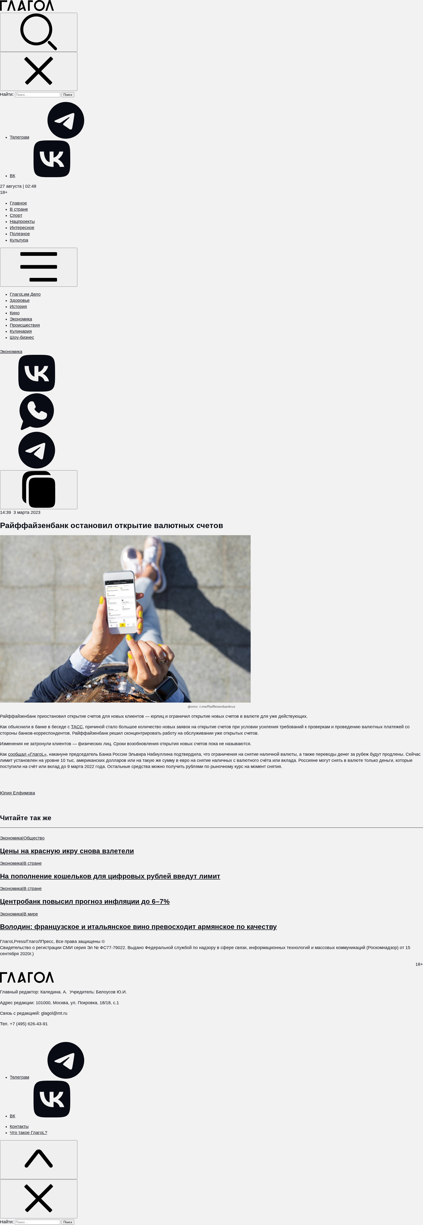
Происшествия (25, 325)
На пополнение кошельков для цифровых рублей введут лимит (110, 876)
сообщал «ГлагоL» (27, 754)
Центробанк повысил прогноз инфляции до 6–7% (85, 901)
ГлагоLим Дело (25, 294)
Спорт (16, 215)
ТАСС (77, 726)
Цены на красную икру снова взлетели (67, 851)
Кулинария (21, 331)
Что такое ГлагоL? (28, 1132)
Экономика (21, 319)
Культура (19, 240)
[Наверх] (38, 1159)
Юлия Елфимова (17, 793)
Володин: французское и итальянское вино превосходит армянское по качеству (138, 926)
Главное (18, 203)
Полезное (20, 233)
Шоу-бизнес (22, 337)
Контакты (19, 1126)
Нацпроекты (22, 221)
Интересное (22, 227)
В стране (19, 209)
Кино (15, 312)
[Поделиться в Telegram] (36, 467)
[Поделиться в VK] (36, 390)
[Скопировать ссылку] (38, 489)
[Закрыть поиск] (38, 71)
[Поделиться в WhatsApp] (36, 428)
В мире (31, 914)
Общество (34, 838)
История (18, 306)
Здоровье (20, 300)
